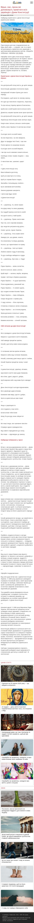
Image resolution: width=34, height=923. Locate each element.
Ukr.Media (19, 53)
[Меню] (31, 2)
